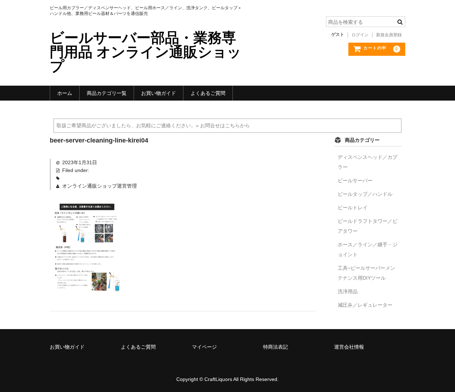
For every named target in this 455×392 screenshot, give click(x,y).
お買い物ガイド (158, 93)
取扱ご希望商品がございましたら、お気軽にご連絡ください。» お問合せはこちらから (153, 125)
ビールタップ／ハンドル (365, 194)
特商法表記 (275, 347)
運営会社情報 (349, 347)
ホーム (64, 93)
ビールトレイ (353, 207)
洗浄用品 (348, 291)
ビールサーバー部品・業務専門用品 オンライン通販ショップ (145, 52)
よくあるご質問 (208, 93)
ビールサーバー (355, 180)
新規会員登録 (389, 34)
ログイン (360, 34)
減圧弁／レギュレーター (365, 305)
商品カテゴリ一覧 (107, 93)
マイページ (204, 347)
